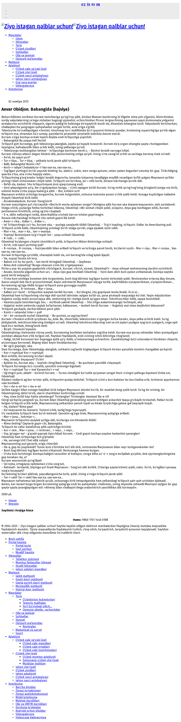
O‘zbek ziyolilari (26, 48)
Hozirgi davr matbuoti (30, 589)
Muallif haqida (25, 552)
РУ (93, 4)
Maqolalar (15, 35)
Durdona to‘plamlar (28, 707)
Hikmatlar (22, 42)
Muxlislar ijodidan (34, 663)
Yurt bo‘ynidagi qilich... (37, 606)
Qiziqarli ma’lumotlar (29, 58)
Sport (19, 633)
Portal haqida (17, 542)
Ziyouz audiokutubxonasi (32, 694)
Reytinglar (29, 626)
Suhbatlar (22, 52)
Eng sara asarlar (26, 82)
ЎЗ (88, 4)
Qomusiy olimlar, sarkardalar (41, 609)
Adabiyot (14, 65)
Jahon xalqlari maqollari (31, 569)
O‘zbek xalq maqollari (37, 643)
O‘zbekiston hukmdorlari (39, 599)
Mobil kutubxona (26, 697)
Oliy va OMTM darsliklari (31, 704)
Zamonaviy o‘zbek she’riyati (41, 660)
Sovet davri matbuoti (29, 579)
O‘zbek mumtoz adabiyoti (39, 657)
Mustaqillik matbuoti (29, 586)
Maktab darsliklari (27, 700)
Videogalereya (25, 85)
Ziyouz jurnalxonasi (28, 690)
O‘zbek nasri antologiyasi (32, 75)
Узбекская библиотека (31, 717)
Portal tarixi (23, 545)
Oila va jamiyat (25, 55)
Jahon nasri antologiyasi (31, 79)
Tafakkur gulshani (27, 559)
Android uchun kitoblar (31, 710)
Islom (19, 38)
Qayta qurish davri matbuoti (34, 582)
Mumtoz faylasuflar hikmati (33, 562)
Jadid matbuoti (25, 576)
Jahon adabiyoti (26, 673)
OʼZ (83, 4)
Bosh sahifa (16, 539)
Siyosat (20, 619)
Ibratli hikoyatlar (26, 566)
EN (98, 4)
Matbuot (13, 62)
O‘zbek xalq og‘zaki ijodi (31, 69)
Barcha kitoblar (26, 687)
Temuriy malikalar (34, 603)
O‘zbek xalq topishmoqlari (40, 650)
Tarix (19, 45)
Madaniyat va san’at (29, 630)
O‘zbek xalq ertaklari (36, 646)
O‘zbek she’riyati (26, 72)
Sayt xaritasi (24, 549)
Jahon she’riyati (26, 667)
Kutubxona (15, 89)
